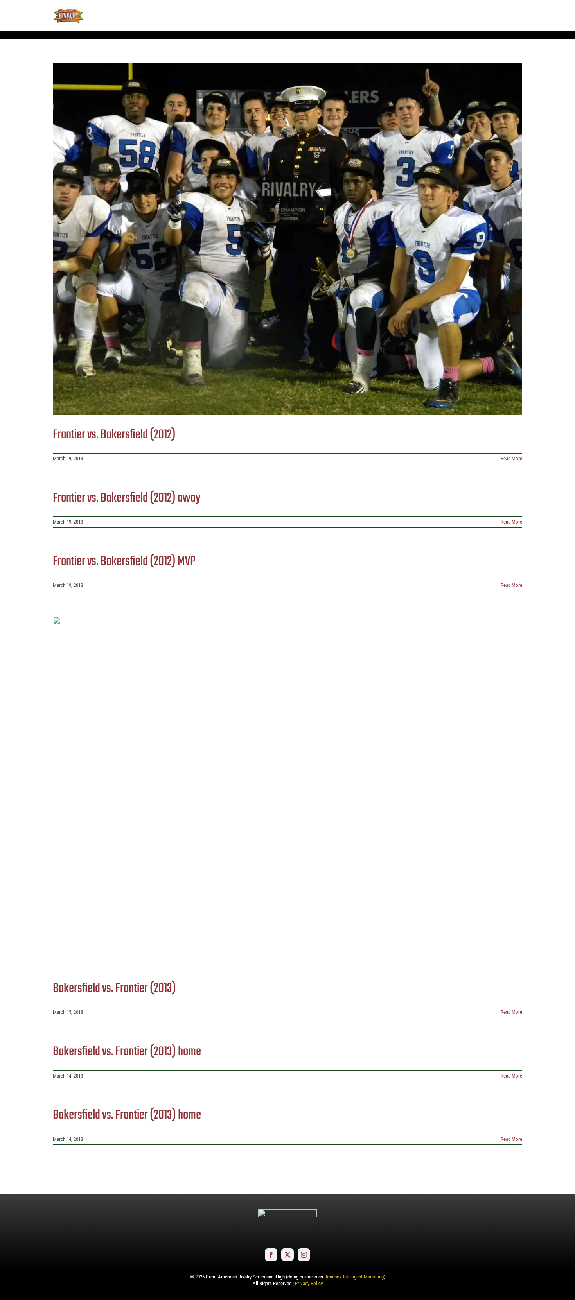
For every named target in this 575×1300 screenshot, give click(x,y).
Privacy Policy (309, 1283)
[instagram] (304, 1254)
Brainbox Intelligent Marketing (354, 1277)
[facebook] (271, 1254)
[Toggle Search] (494, 15)
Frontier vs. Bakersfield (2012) (114, 435)
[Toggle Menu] (516, 15)
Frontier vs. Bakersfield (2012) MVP (124, 562)
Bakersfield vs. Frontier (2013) (114, 989)
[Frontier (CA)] (287, 239)
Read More (511, 458)
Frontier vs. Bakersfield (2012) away (126, 498)
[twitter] (287, 1254)
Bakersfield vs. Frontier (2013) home (127, 1052)
